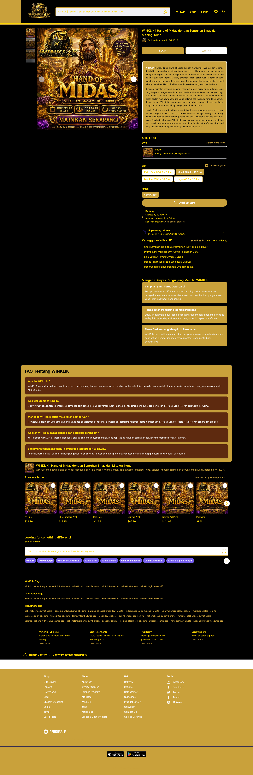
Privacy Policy (68, 739)
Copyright (129, 706)
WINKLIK (150, 68)
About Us (87, 681)
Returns (128, 686)
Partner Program (91, 691)
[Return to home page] (39, 11)
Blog (46, 696)
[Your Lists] (215, 11)
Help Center (130, 691)
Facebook (178, 687)
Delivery (128, 681)
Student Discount (53, 701)
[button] (30, 33)
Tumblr (176, 697)
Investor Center (90, 686)
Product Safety (132, 701)
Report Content (38, 654)
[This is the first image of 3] (42, 79)
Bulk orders (50, 716)
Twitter (177, 692)
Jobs (84, 706)
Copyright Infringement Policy (70, 654)
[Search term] (166, 12)
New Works (50, 691)
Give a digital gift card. (174, 221)
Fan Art (48, 686)
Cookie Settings (133, 716)
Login (47, 706)
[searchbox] (126, 551)
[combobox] (113, 12)
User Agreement (51, 739)
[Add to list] (53, 485)
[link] (30, 560)
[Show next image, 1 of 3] (134, 79)
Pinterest (178, 702)
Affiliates (86, 696)
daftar (47, 711)
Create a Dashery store (94, 716)
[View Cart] (223, 11)
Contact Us (130, 711)
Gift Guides (50, 681)
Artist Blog (87, 711)
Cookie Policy (83, 739)
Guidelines (130, 696)
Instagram (178, 681)
